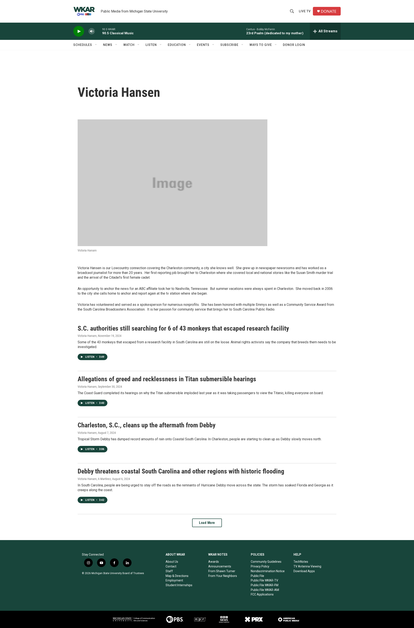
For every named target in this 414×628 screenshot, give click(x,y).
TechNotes (300, 561)
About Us (172, 561)
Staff (169, 571)
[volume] (91, 31)
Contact (171, 566)
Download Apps (304, 571)
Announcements (219, 566)
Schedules (82, 45)
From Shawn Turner (221, 571)
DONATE (328, 11)
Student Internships (179, 585)
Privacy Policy (260, 566)
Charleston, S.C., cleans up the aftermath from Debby (146, 425)
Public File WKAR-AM (265, 590)
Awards (213, 561)
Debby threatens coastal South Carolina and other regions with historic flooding (181, 471)
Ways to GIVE (260, 45)
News (107, 45)
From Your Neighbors (222, 576)
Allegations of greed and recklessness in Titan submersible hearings (167, 379)
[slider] (98, 31)
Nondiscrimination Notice (268, 571)
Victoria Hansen (87, 335)
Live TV (305, 11)
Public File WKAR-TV (264, 580)
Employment (174, 580)
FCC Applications (262, 594)
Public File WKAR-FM (264, 585)
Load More (207, 523)
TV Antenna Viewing (307, 566)
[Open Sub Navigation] (96, 44)
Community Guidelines (266, 561)
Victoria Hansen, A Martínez (94, 479)
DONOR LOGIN (294, 45)
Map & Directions (177, 576)
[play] (78, 31)
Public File (257, 576)
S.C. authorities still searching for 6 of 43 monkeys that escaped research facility (183, 328)
